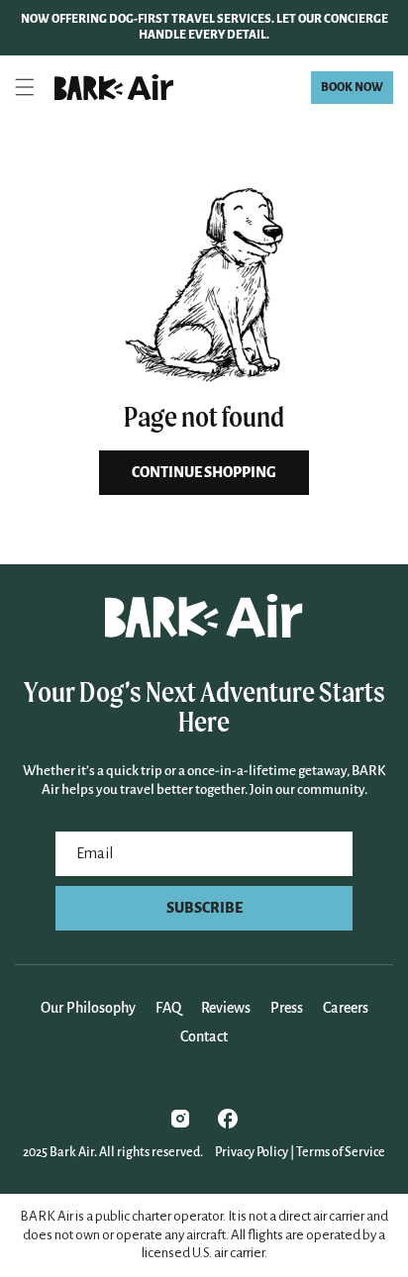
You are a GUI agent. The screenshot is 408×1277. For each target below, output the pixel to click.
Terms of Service (340, 1152)
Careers (345, 1008)
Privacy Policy (251, 1152)
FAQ (168, 1008)
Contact (204, 1036)
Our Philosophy (88, 1008)
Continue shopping (204, 472)
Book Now (352, 87)
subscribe (204, 908)
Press (286, 1008)
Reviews (226, 1008)
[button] (25, 87)
